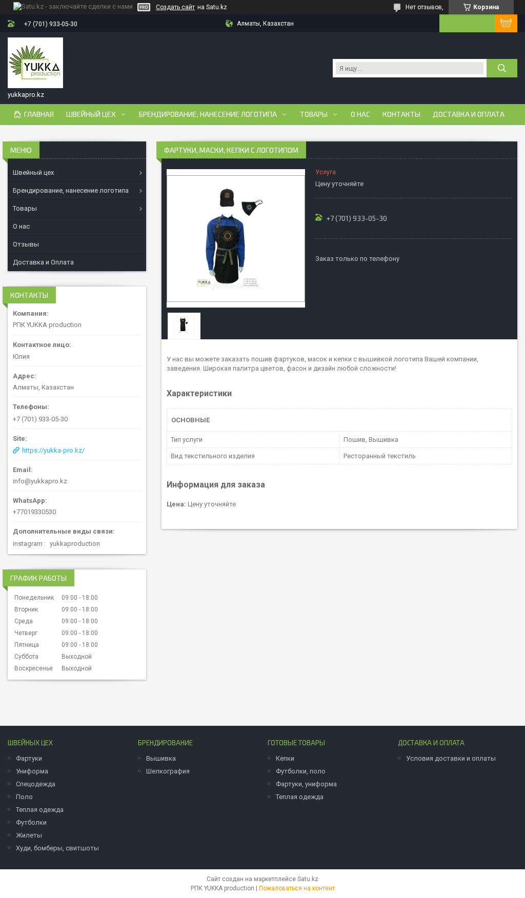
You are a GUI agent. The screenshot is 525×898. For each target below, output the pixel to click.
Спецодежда (35, 784)
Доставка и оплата (468, 114)
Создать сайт (175, 7)
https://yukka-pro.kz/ (53, 450)
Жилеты (29, 835)
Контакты (401, 114)
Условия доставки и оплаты (451, 758)
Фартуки (29, 758)
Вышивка (161, 758)
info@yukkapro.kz (40, 481)
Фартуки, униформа (306, 784)
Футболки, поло (301, 771)
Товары (314, 114)
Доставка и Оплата (43, 262)
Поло (24, 797)
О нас (360, 114)
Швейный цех (91, 114)
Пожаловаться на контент (297, 888)
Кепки (285, 758)
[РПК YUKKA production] (35, 63)
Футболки (31, 822)
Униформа (32, 771)
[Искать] (502, 68)
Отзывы (26, 244)
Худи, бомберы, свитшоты (57, 848)
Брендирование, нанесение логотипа (208, 114)
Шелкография (168, 771)
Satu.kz (307, 879)
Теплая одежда (40, 809)
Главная (39, 114)
